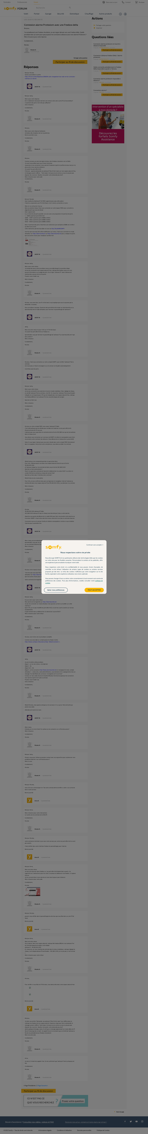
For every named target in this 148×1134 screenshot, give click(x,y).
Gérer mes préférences (55, 590)
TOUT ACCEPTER (94, 590)
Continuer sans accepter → (94, 545)
